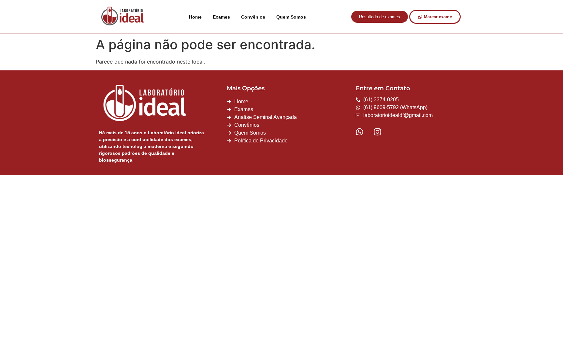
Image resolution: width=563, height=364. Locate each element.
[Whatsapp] (359, 132)
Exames (221, 17)
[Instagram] (377, 132)
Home (195, 17)
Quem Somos (291, 17)
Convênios (253, 17)
